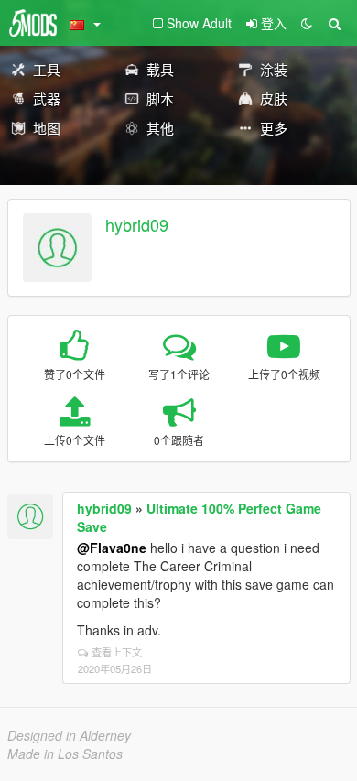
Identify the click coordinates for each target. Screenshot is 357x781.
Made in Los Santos (65, 753)
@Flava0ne (111, 547)
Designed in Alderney (69, 735)
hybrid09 (136, 224)
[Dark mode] (306, 23)
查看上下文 (117, 652)
